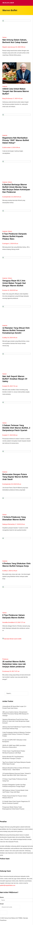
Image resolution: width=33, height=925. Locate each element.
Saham (4, 37)
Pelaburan (5, 659)
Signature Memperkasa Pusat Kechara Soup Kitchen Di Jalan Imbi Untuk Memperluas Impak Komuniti (15, 721)
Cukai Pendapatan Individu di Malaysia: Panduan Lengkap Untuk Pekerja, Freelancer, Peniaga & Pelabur (16, 734)
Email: (2, 904)
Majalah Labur (8, 2)
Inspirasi (4, 86)
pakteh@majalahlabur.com (7, 885)
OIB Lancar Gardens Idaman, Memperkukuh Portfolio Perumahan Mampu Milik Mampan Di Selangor (15, 713)
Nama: (2, 897)
